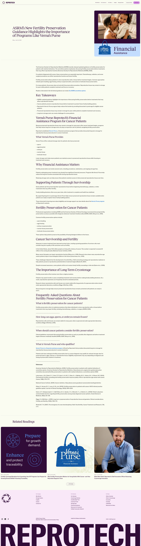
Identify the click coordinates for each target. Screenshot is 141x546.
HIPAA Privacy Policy (40, 518)
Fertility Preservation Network (77, 509)
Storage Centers (121, 2)
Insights (115, 2)
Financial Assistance (75, 505)
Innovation (108, 499)
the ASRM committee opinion (77, 90)
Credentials (108, 503)
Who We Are (97, 2)
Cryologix (108, 501)
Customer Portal (74, 501)
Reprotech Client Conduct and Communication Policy (47, 519)
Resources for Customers (76, 507)
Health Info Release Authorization (78, 518)
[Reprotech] (8, 2)
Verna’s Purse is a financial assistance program (49, 348)
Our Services (73, 496)
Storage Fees (74, 503)
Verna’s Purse (53, 131)
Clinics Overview (109, 496)
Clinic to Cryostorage (110, 498)
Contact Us (38, 503)
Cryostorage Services (75, 498)
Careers (37, 501)
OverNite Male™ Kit (75, 499)
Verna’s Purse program (97, 201)
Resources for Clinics (110, 505)
